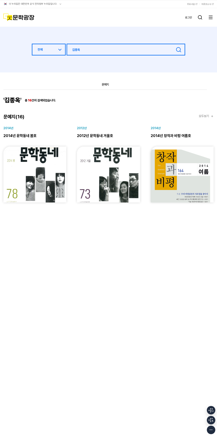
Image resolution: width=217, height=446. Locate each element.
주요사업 (191, 4)
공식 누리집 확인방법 (60, 4)
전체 (40, 49)
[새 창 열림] (211, 410)
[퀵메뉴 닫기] (211, 430)
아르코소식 (206, 4)
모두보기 (204, 116)
